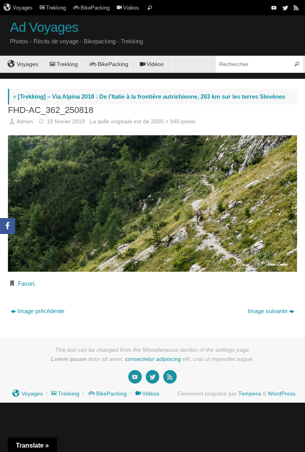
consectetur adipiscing (153, 359)
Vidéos (131, 8)
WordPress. (282, 394)
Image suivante (268, 311)
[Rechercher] (150, 8)
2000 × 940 (165, 122)
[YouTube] (273, 7)
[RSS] (295, 7)
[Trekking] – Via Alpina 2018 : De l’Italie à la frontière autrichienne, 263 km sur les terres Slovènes (149, 96)
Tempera (249, 394)
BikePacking (95, 8)
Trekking (56, 8)
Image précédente (40, 311)
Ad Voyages (44, 27)
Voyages (23, 8)
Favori (26, 283)
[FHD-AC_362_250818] (152, 203)
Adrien (25, 122)
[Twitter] (284, 7)
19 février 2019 (66, 122)
